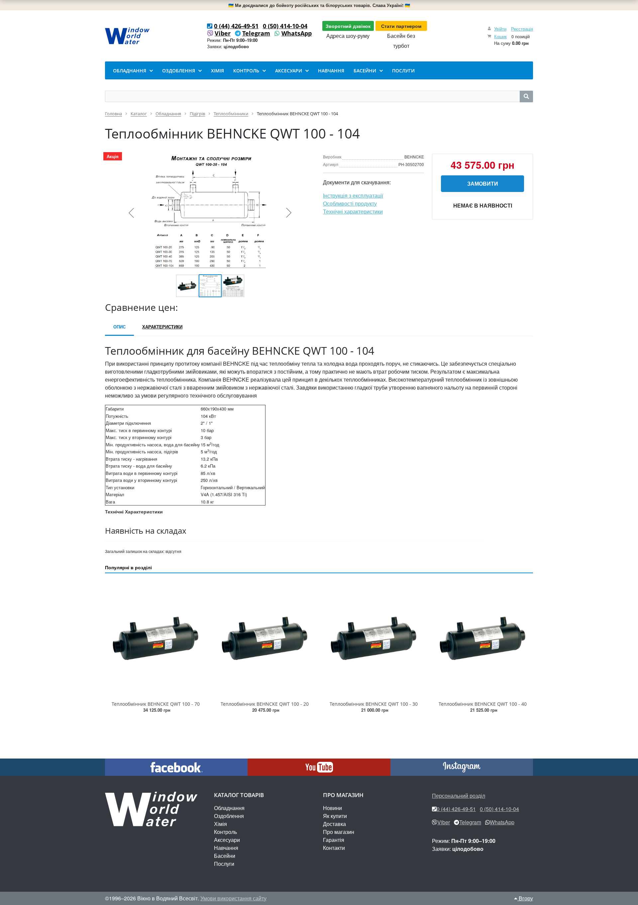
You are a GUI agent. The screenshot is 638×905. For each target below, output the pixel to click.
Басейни (224, 856)
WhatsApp (296, 33)
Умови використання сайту (233, 898)
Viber (223, 33)
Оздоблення (229, 816)
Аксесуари (227, 840)
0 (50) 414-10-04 (285, 26)
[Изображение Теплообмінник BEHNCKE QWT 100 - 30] (373, 638)
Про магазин (338, 832)
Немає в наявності (482, 205)
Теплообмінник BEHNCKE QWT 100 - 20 (265, 704)
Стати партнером (401, 26)
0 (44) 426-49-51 (236, 26)
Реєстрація (522, 29)
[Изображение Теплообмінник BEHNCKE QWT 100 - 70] (155, 638)
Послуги (224, 863)
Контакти (334, 848)
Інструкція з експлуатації (353, 195)
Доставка (334, 824)
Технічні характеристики (353, 211)
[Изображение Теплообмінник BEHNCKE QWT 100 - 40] (482, 638)
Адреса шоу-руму (348, 36)
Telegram (256, 33)
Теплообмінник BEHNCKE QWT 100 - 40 (483, 704)
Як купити (335, 816)
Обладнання (229, 808)
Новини (332, 808)
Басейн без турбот (401, 40)
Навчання (226, 848)
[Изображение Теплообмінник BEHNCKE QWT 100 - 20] (264, 638)
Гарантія (333, 840)
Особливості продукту (350, 203)
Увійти (500, 29)
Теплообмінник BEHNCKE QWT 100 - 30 (374, 704)
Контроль (225, 832)
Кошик (500, 36)
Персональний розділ (458, 795)
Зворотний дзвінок (348, 26)
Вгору (525, 898)
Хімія (220, 824)
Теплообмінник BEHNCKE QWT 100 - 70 (156, 704)
